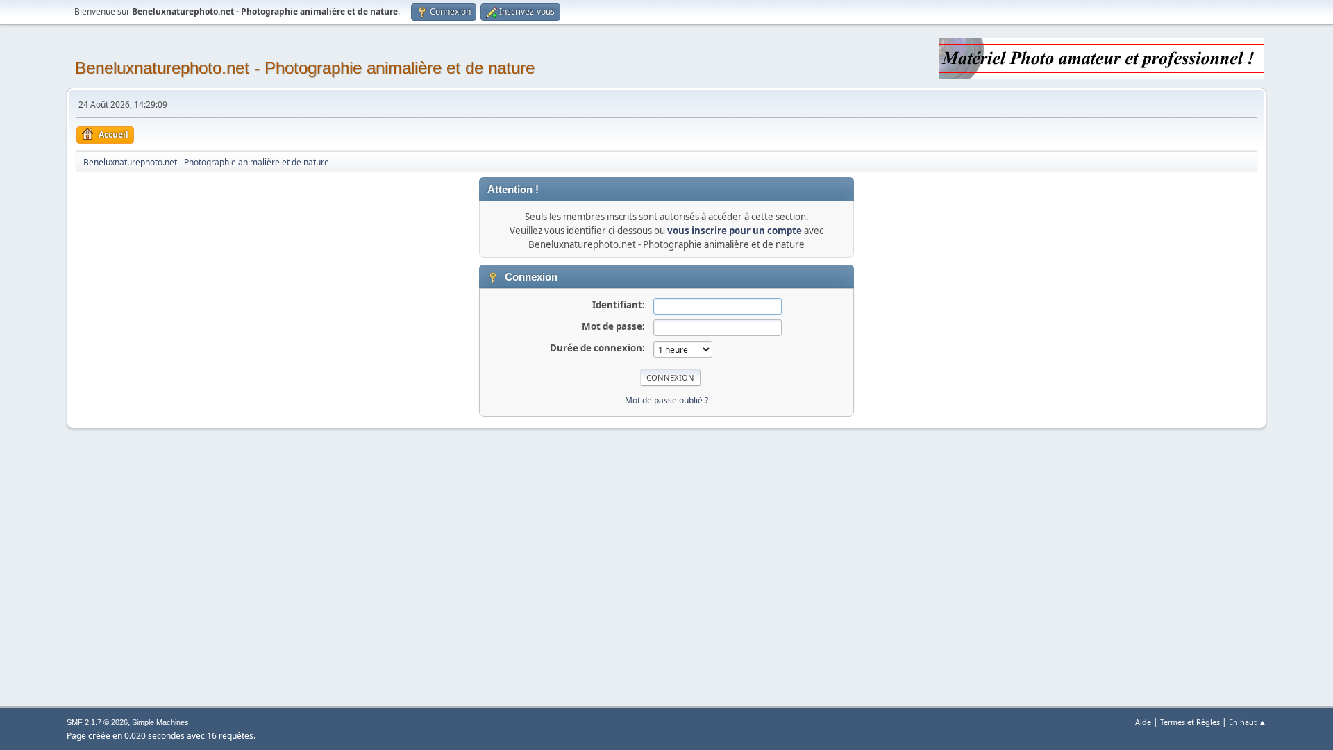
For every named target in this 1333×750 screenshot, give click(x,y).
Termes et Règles (1190, 722)
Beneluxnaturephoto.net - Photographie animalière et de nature (305, 67)
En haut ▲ (1247, 722)
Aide (1143, 722)
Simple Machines (160, 722)
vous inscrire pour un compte (734, 230)
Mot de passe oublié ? (666, 400)
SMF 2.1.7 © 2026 (97, 722)
